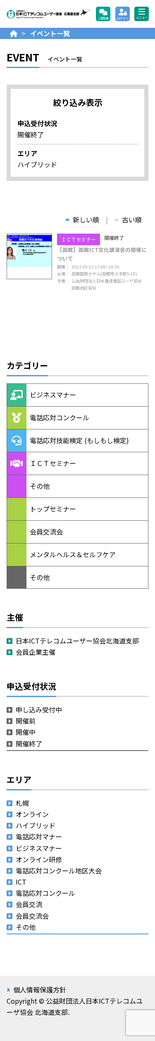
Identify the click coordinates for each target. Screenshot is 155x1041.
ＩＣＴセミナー (78, 239)
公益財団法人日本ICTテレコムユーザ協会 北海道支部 (49, 14)
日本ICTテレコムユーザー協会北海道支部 (77, 641)
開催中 (26, 732)
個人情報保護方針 (39, 990)
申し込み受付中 (39, 709)
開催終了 (29, 743)
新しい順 (86, 219)
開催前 (26, 721)
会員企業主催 (35, 652)
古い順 (132, 219)
